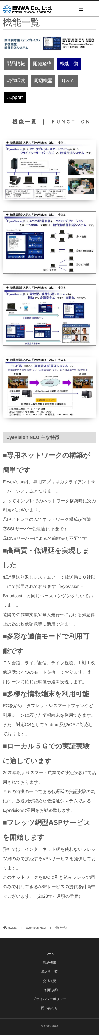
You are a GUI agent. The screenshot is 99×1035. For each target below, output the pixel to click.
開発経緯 (42, 63)
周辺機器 (43, 80)
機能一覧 (69, 63)
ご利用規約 (49, 990)
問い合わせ (49, 1008)
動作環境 (16, 80)
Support (15, 97)
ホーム (50, 954)
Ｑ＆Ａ (68, 80)
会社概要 (49, 981)
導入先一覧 (49, 972)
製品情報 (16, 63)
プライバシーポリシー (49, 999)
